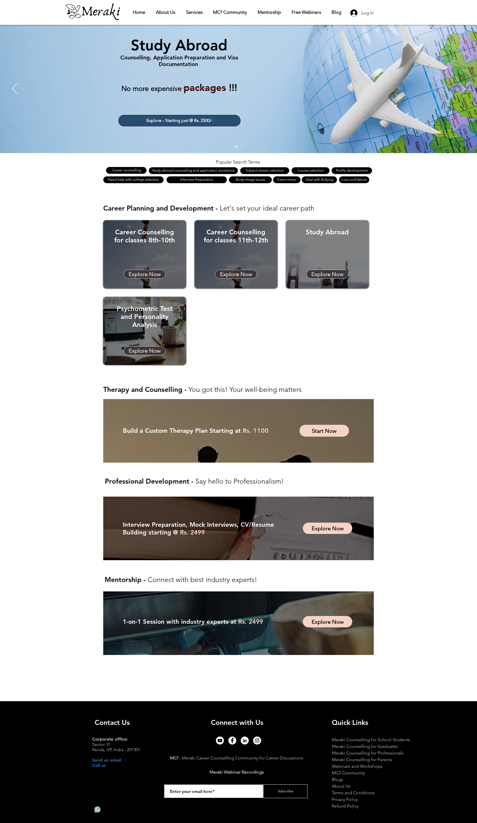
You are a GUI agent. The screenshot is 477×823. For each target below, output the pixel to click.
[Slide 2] (241, 146)
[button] (195, 12)
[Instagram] (257, 740)
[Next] (462, 89)
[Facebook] (232, 740)
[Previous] (14, 89)
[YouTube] (220, 740)
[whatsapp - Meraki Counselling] (97, 809)
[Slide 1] (236, 146)
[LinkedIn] (245, 740)
